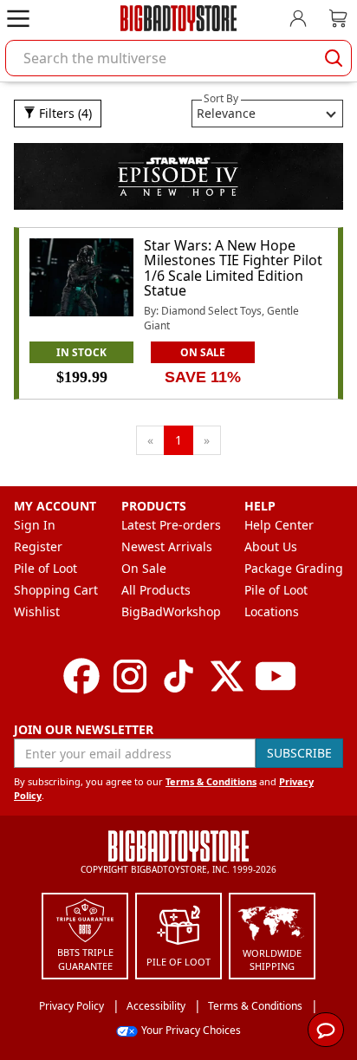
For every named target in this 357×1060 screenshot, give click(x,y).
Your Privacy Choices (191, 1030)
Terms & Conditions (211, 781)
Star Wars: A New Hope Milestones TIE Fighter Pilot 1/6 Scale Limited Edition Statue (233, 268)
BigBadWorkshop (171, 611)
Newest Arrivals (166, 546)
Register (38, 546)
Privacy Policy (71, 1005)
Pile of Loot (45, 568)
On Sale (143, 568)
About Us (270, 546)
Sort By (221, 98)
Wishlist (37, 611)
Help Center (279, 525)
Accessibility (156, 1005)
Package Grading (293, 568)
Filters (64, 113)
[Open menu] (18, 18)
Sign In (34, 525)
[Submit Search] (333, 58)
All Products (156, 590)
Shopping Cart (56, 590)
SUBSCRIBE (299, 753)
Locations (271, 611)
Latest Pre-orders (171, 525)
